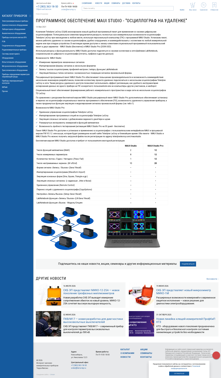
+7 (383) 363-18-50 (47, 6)
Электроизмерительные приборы (15, 21)
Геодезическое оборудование (14, 45)
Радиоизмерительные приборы (14, 50)
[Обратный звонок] (216, 355)
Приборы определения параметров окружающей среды (16, 75)
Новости (98, 3)
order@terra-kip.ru (68, 9)
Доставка (126, 3)
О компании (87, 3)
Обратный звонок (43, 9)
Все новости (212, 279)
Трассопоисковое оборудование (15, 70)
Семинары (115, 3)
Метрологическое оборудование (15, 66)
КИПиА (4, 87)
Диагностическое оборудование (15, 25)
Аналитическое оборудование (14, 33)
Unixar (52, 374)
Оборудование (8, 58)
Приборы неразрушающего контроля (12, 82)
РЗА (3, 41)
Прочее (5, 91)
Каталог (125, 349)
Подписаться (188, 264)
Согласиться (179, 373)
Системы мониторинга (11, 54)
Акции (106, 3)
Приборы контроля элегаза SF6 (14, 37)
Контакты (136, 3)
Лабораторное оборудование (13, 29)
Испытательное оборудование (14, 62)
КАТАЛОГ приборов (14, 15)
